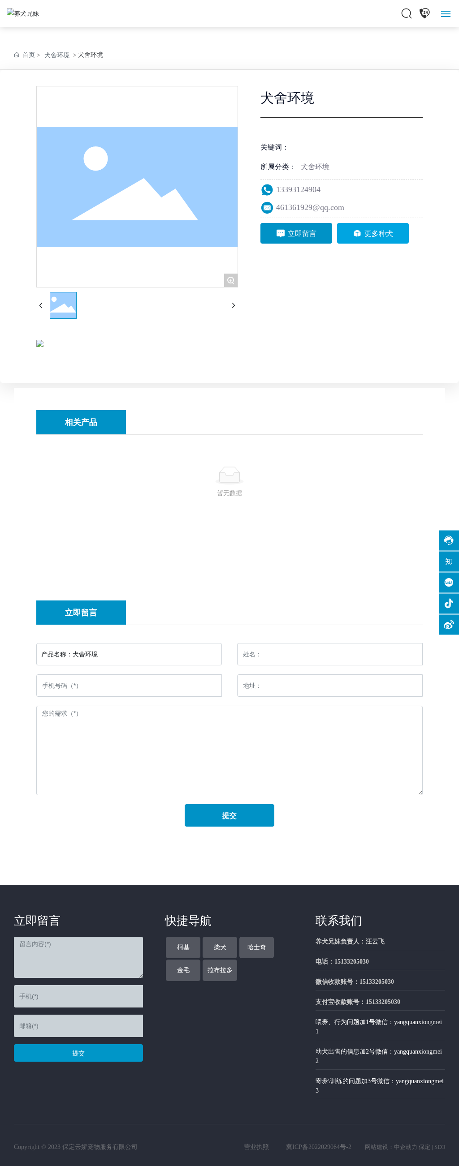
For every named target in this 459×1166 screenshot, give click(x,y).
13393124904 (298, 189)
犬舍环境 (56, 55)
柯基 (183, 947)
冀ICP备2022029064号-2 (318, 1147)
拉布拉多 (220, 970)
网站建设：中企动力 (391, 1147)
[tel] (424, 13)
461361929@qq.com (310, 207)
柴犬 (220, 947)
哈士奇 (256, 947)
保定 (424, 1147)
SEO (439, 1147)
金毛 (183, 970)
